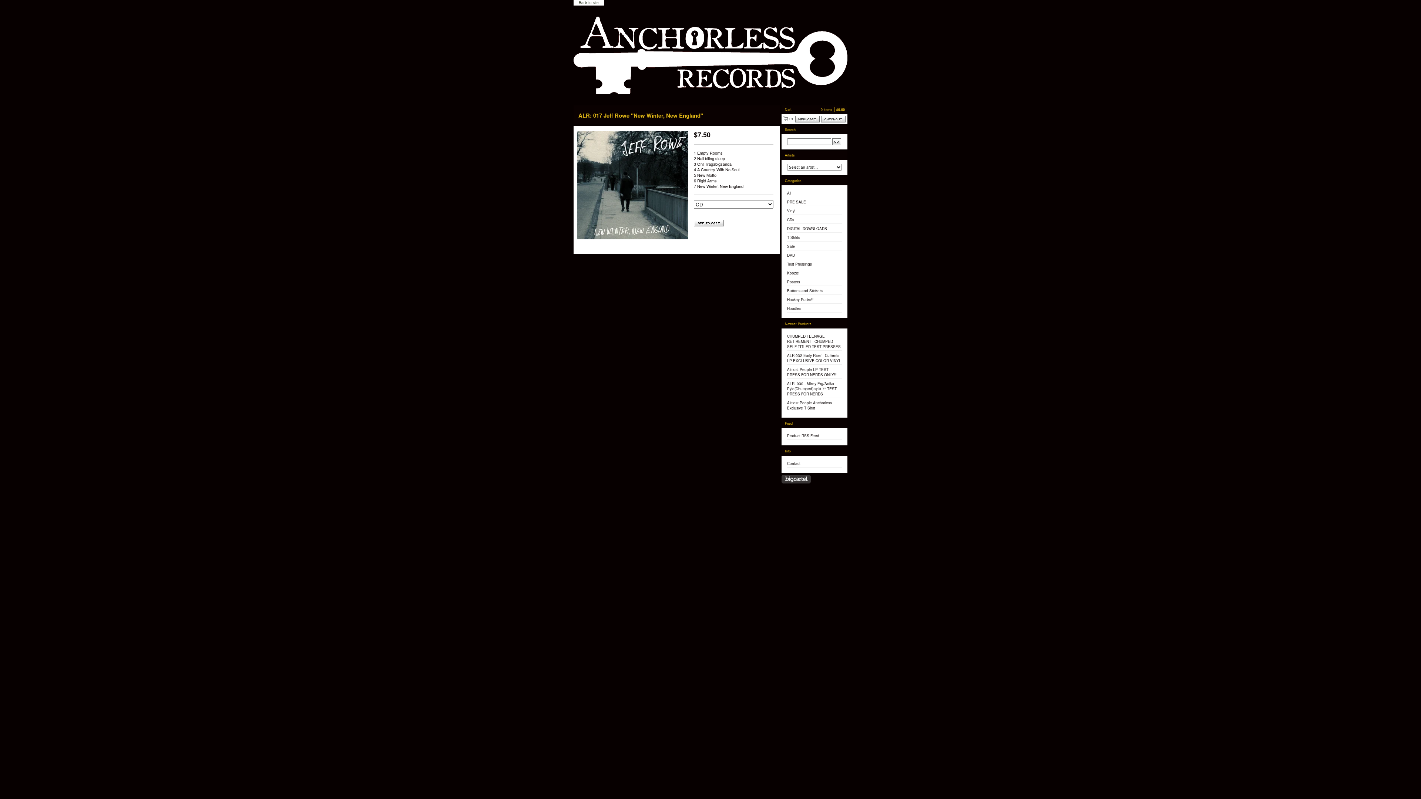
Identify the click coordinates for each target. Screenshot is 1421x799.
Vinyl (791, 210)
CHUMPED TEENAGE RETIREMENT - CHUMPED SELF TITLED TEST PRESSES (814, 341)
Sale (791, 246)
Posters (793, 281)
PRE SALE (796, 202)
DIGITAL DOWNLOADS (807, 228)
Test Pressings (799, 264)
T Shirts (793, 237)
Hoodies (794, 308)
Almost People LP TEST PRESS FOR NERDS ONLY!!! (812, 372)
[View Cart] (807, 119)
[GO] (836, 141)
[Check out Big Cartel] (796, 479)
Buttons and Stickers (805, 290)
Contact (793, 463)
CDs (790, 219)
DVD (791, 255)
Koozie (793, 273)
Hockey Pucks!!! (800, 299)
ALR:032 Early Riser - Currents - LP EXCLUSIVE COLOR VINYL (814, 358)
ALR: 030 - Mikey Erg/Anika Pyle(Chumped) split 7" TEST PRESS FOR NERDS (812, 389)
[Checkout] (833, 119)
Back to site (589, 2)
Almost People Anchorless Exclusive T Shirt (809, 405)
